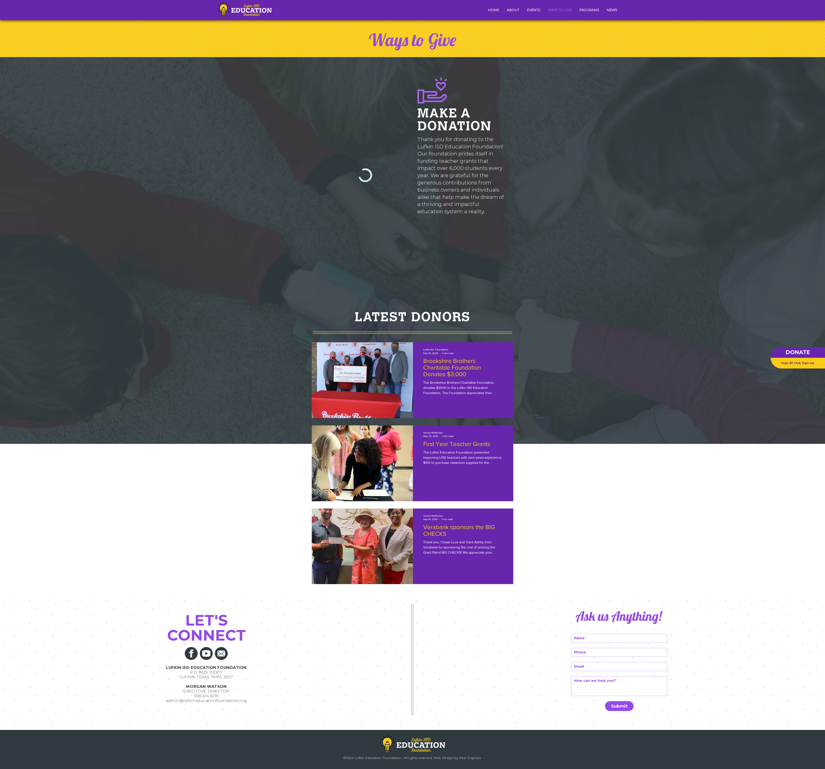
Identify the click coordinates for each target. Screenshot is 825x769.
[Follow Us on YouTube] (206, 653)
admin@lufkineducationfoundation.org (206, 700)
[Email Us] (221, 653)
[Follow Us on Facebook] (191, 653)
